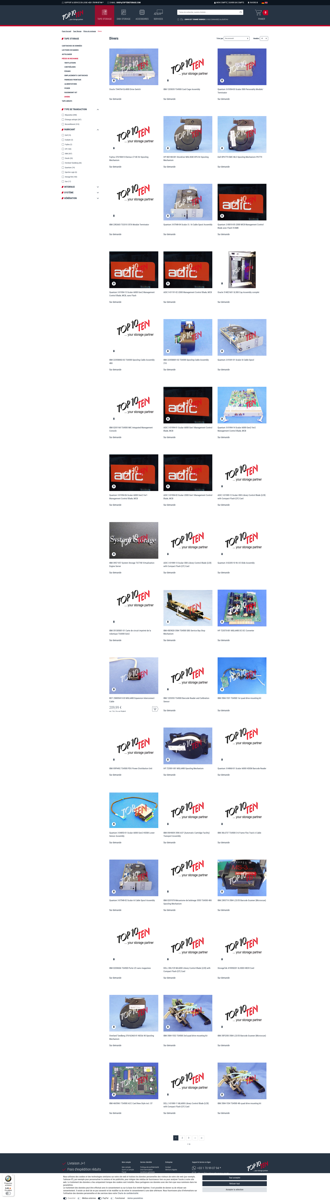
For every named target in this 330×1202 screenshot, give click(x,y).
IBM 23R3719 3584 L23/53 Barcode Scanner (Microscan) (242, 900)
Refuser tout (234, 1183)
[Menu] (12, 1175)
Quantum (70, 168)
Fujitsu (68, 144)
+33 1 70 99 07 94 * (209, 1168)
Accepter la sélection (234, 1189)
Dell (68, 135)
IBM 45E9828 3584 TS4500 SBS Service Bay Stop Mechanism (184, 632)
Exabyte (69, 140)
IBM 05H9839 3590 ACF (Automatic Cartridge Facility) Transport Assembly (186, 834)
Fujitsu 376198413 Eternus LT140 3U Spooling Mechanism (128, 159)
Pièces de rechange (89, 31)
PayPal (105, 1198)
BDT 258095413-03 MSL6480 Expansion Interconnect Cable (131, 700)
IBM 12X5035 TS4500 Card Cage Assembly (181, 89)
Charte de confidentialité (128, 1193)
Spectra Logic (71, 172)
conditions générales (147, 1172)
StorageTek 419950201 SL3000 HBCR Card (236, 968)
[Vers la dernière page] (201, 1137)
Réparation (71, 115)
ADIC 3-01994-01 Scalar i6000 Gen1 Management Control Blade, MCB (187, 429)
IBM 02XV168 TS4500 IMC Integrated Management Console (131, 429)
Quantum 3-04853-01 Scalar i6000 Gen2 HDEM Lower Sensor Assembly (132, 834)
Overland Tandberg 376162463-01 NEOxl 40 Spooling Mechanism (131, 1037)
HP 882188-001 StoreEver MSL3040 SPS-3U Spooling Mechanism (186, 159)
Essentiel (71, 1198)
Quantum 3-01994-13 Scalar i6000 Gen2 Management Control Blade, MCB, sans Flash (132, 294)
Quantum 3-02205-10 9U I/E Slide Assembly (236, 563)
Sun (68, 181)
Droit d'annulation (146, 1170)
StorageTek (71, 177)
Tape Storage (104, 19)
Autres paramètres (135, 1198)
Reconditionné (72, 124)
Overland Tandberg (73, 163)
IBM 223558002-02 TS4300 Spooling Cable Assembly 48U (132, 361)
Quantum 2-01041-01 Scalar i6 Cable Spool (236, 360)
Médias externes (89, 1198)
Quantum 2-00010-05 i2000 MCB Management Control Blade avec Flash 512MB (241, 226)
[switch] (8, 1193)
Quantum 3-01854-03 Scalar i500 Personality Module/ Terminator (240, 91)
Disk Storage (123, 19)
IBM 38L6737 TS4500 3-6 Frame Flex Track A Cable (239, 832)
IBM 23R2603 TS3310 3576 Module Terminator (129, 224)
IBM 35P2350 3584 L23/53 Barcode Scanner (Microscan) (242, 1035)
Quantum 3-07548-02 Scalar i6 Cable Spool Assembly (132, 900)
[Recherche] (240, 12)
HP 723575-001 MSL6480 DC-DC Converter (236, 630)
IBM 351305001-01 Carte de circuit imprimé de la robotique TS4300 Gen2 (130, 632)
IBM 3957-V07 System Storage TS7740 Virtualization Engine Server (131, 564)
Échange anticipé (73, 120)
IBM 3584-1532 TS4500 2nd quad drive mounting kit (185, 1035)
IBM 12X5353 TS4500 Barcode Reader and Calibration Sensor (186, 700)
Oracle (69, 158)
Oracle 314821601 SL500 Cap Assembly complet (238, 292)
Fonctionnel (120, 1198)
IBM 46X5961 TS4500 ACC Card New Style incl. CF (130, 1103)
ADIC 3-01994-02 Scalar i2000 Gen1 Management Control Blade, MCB (187, 497)
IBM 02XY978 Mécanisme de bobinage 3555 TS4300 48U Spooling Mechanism (187, 902)
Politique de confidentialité (149, 1167)
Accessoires (142, 19)
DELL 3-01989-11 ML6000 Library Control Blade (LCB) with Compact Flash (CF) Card (186, 1105)
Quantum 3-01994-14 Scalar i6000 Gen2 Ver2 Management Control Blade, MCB (237, 429)
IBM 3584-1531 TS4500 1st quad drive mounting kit (239, 698)
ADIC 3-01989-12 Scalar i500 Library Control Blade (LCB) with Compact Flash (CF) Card (242, 497)
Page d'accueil (66, 31)
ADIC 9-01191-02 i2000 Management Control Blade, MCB (187, 292)
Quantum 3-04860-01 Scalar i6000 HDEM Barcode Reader (242, 768)
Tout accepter (234, 1177)
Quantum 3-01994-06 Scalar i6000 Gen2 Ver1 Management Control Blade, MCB (128, 497)
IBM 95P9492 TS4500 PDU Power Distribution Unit (130, 768)
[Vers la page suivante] (195, 1137)
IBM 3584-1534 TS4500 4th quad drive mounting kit (239, 1103)
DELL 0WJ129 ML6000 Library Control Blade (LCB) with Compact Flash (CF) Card (186, 970)
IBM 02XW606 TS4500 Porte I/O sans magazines (130, 968)
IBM (68, 154)
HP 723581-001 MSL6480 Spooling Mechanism (183, 768)
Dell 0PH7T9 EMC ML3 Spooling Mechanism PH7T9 (240, 157)
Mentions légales (171, 1170)
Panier (124, 1172)
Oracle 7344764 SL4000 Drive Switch (125, 89)
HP (68, 149)
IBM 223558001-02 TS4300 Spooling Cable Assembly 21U (186, 361)
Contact (168, 1167)
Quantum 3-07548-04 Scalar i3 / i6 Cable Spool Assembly (187, 224)
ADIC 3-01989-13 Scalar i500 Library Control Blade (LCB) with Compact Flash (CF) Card (187, 564)
